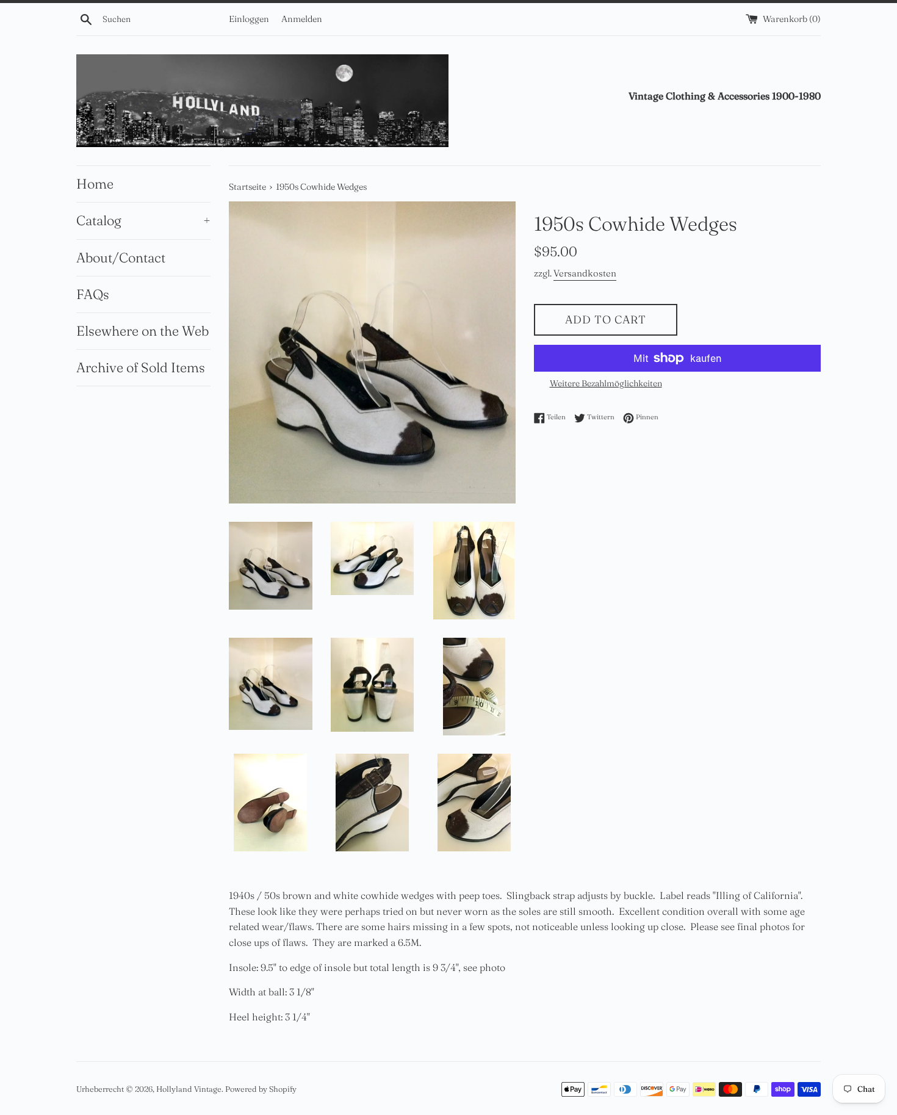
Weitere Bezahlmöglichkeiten (606, 383)
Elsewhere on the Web (142, 330)
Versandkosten (584, 273)
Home (94, 183)
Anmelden (301, 18)
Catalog (143, 220)
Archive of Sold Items (140, 367)
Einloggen (249, 18)
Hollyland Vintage (189, 1089)
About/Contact (120, 257)
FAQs (92, 294)
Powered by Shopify (261, 1089)
